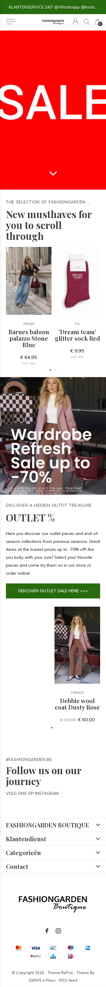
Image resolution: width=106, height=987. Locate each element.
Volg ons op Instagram (32, 793)
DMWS (35, 980)
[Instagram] (58, 930)
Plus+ (51, 980)
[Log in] (75, 21)
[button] (11, 21)
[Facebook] (46, 930)
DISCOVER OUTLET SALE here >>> (53, 590)
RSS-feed (68, 980)
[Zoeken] (87, 21)
